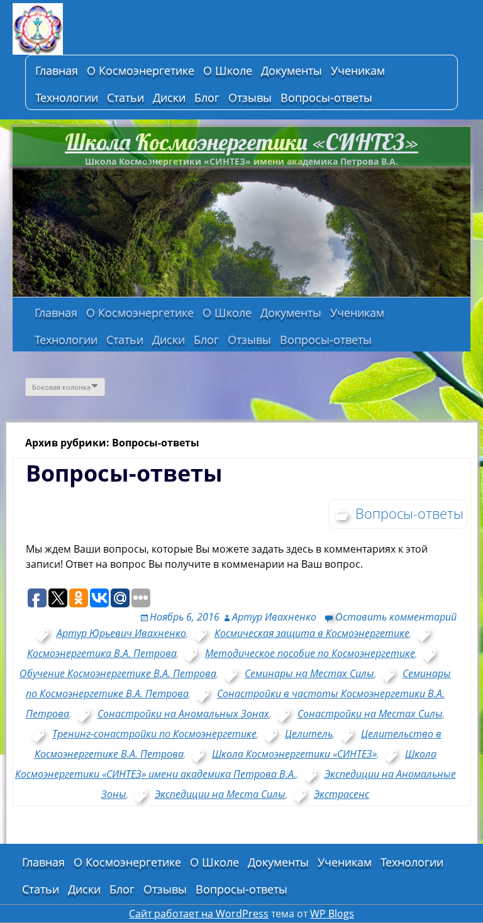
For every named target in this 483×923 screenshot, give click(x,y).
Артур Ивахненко (274, 617)
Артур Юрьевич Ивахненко (121, 633)
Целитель (309, 734)
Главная (56, 70)
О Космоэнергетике (140, 70)
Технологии (66, 97)
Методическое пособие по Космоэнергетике (310, 653)
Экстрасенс (341, 794)
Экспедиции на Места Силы (220, 794)
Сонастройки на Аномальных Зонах (183, 714)
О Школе (227, 70)
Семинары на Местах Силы (309, 673)
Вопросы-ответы (326, 97)
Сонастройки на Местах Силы (370, 714)
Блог (206, 97)
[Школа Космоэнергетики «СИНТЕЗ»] (107, 29)
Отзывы (250, 97)
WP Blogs (332, 913)
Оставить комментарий (396, 617)
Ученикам (358, 70)
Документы (291, 70)
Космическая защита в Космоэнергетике (311, 633)
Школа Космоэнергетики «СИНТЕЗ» (241, 142)
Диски (169, 97)
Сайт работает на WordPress (199, 913)
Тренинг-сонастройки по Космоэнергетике (154, 734)
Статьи (125, 97)
